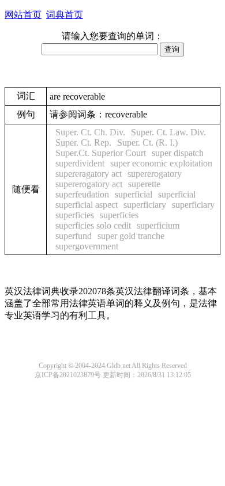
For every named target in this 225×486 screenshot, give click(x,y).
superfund (73, 236)
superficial (133, 194)
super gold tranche (130, 236)
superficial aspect (86, 205)
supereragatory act (88, 174)
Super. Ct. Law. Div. (168, 132)
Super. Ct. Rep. (83, 142)
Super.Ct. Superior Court (100, 153)
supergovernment (86, 246)
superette (144, 184)
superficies (74, 215)
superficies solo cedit (93, 225)
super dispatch (178, 153)
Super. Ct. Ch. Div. (90, 132)
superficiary (144, 205)
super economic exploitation (161, 163)
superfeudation (82, 194)
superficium (158, 225)
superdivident (79, 163)
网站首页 (23, 15)
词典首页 (64, 15)
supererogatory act (88, 184)
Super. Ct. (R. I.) (147, 142)
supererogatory (154, 174)
